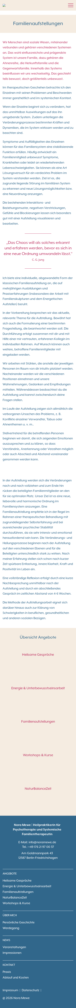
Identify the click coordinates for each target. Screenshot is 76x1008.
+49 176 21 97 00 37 (41, 847)
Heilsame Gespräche (38, 655)
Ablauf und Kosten (16, 977)
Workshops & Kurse (38, 755)
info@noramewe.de (42, 842)
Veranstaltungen (14, 947)
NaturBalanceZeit (38, 789)
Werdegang (11, 928)
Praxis (7, 972)
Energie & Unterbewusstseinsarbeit (38, 688)
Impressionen (12, 953)
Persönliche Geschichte (18, 922)
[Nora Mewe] (4, 5)
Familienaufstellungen (38, 722)
